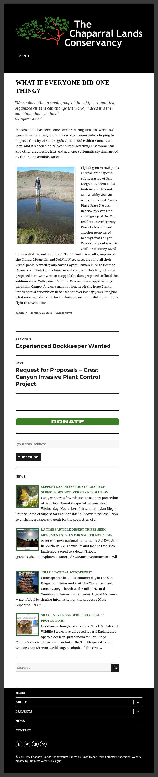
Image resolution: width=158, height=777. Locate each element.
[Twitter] (27, 744)
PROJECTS (24, 711)
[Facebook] (19, 744)
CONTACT (23, 730)
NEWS (20, 721)
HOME (20, 692)
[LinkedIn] (35, 744)
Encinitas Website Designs (45, 761)
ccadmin (21, 312)
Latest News (64, 312)
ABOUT (21, 702)
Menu (23, 56)
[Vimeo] (43, 744)
